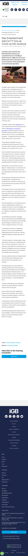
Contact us (4, 475)
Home (3, 30)
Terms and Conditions (21, 552)
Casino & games (11, 30)
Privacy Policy (5, 552)
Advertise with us (6, 479)
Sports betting (14, 442)
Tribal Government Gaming (8, 506)
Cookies (12, 552)
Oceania (9, 345)
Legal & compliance (14, 429)
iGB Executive (5, 495)
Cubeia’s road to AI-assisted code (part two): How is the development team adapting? (14, 523)
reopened (18, 124)
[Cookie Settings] (2, 553)
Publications (4, 466)
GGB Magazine (5, 502)
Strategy (14, 445)
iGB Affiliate (4, 490)
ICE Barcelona (5, 497)
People (14, 437)
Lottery (14, 432)
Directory (4, 459)
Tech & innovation (14, 448)
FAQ (3, 477)
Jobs (3, 464)
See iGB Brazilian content (6, 10)
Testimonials (4, 482)
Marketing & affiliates (14, 434)
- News (8, 520)
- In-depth (9, 524)
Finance (18, 342)
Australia (15, 345)
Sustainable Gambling (14, 440)
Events (3, 461)
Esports (14, 423)
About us (4, 472)
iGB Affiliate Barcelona (7, 493)
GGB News (4, 500)
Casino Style (4, 504)
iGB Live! (4, 488)
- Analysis (9, 515)
